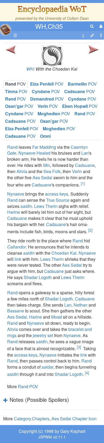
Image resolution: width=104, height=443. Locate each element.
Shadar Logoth (38, 277)
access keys (56, 194)
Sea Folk (52, 171)
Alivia (22, 171)
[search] (92, 26)
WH (30, 69)
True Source (57, 200)
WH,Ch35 (49, 26)
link (18, 259)
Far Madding (44, 147)
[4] (87, 372)
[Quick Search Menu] (92, 26)
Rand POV (28, 386)
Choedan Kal (64, 253)
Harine (13, 212)
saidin (26, 206)
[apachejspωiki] (5, 28)
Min (46, 165)
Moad (56, 317)
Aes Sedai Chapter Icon (74, 418)
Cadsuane (85, 165)
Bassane (15, 311)
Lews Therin (46, 206)
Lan (85, 153)
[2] (90, 230)
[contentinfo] (83, 35)
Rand (12, 147)
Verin (77, 171)
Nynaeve (26, 153)
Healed (43, 153)
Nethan (80, 305)
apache (5, 29)
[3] (79, 347)
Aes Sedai (42, 177)
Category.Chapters (31, 418)
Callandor (16, 247)
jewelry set (43, 335)
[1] (83, 183)
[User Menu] (100, 26)
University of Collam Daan (67, 18)
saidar (47, 367)
